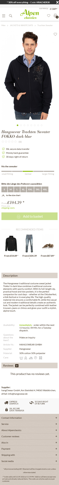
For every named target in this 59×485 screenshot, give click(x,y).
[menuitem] (3, 16)
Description (10, 275)
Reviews (8, 365)
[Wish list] (48, 16)
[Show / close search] (10, 16)
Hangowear (25, 348)
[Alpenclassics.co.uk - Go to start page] (29, 14)
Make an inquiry (27, 337)
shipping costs (8, 208)
